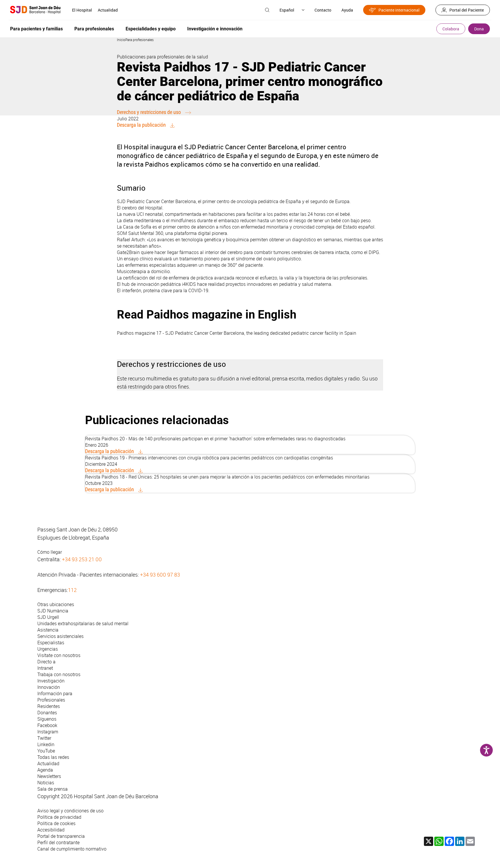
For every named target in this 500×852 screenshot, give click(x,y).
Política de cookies (56, 823)
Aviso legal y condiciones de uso (70, 810)
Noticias (45, 782)
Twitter (44, 738)
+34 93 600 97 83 (160, 574)
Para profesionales (94, 29)
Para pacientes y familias (36, 29)
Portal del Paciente (466, 10)
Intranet (45, 668)
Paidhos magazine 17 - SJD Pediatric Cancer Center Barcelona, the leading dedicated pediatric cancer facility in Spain (236, 333)
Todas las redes (53, 757)
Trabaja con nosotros (58, 674)
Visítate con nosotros (58, 655)
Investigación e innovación (214, 29)
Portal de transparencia (61, 836)
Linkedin (45, 744)
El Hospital (82, 10)
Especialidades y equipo (151, 29)
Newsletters (49, 776)
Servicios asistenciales (60, 636)
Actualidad (108, 10)
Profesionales (51, 700)
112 (72, 589)
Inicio (121, 39)
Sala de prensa (52, 789)
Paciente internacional (399, 10)
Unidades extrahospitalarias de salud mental (82, 623)
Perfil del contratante (58, 842)
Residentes (48, 706)
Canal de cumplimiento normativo (71, 849)
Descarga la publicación (141, 125)
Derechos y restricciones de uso (149, 112)
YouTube (46, 751)
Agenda (45, 770)
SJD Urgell (48, 617)
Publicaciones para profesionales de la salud (162, 57)
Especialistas (50, 642)
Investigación (51, 681)
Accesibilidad (51, 830)
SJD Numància (52, 611)
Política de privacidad (59, 817)
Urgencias (47, 649)
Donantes (47, 712)
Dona (479, 29)
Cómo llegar (49, 552)
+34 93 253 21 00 (82, 559)
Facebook (47, 725)
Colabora (450, 29)
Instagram (47, 731)
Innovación (48, 687)
